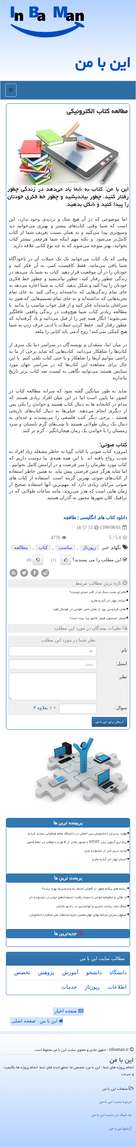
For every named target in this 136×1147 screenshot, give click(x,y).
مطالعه (21, 547)
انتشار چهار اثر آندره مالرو (108, 600)
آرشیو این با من (120, 1128)
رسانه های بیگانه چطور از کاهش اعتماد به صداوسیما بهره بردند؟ (84, 888)
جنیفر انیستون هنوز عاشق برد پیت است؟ (98, 618)
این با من (103, 62)
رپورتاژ (89, 547)
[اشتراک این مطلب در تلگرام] (45, 572)
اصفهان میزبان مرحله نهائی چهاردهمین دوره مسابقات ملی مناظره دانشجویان (78, 914)
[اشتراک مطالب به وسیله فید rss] (13, 572)
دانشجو (94, 972)
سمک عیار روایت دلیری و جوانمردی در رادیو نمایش (91, 906)
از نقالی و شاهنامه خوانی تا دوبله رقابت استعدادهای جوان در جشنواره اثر (78, 897)
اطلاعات (117, 987)
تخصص (22, 972)
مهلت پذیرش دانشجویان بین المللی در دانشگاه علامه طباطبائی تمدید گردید (77, 833)
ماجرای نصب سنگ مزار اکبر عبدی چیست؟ (98, 592)
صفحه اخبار (66, 1011)
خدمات (69, 987)
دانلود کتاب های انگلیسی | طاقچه (95, 517)
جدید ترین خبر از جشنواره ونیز (105, 850)
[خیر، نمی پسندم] (38, 560)
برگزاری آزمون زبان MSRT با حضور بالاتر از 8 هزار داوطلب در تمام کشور (77, 842)
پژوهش (46, 972)
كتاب (43, 547)
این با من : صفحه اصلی (35, 1020)
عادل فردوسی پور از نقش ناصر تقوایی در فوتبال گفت (89, 609)
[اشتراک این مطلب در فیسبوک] (34, 572)
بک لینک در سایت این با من (111, 1114)
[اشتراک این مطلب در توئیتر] (24, 572)
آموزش (70, 972)
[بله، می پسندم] (65, 560)
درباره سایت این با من (115, 1101)
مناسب (65, 547)
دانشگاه (118, 972)
